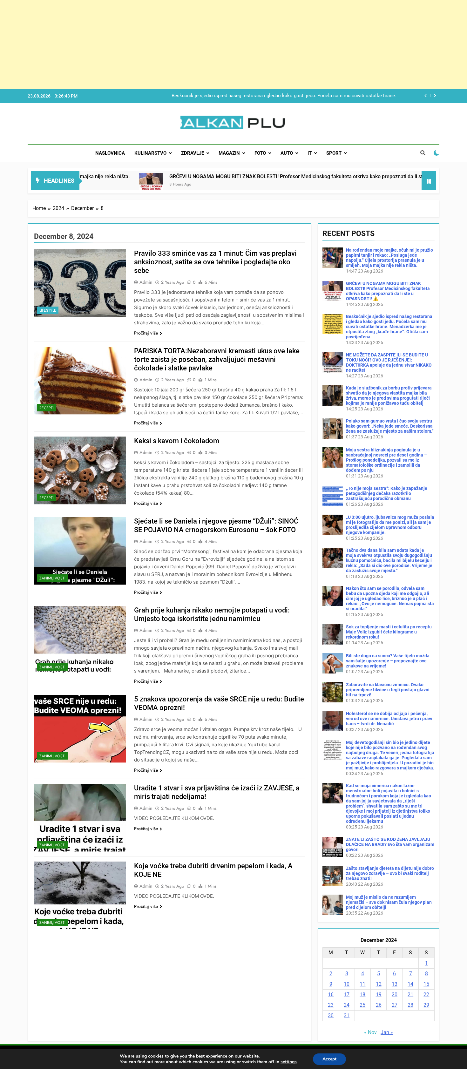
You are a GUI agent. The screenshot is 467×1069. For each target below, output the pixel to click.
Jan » (387, 1032)
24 (346, 1005)
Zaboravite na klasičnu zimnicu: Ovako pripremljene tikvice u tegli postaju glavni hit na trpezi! (388, 689)
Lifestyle (47, 310)
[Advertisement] (190, 44)
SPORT (334, 153)
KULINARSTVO (150, 153)
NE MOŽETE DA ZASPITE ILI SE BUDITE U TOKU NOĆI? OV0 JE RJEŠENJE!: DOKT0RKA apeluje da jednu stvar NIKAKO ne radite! (279, 101)
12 (379, 984)
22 (426, 994)
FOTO (260, 153)
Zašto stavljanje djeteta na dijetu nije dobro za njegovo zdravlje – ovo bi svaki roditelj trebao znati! (390, 873)
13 (394, 984)
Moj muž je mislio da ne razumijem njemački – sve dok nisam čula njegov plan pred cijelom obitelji (389, 902)
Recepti (46, 408)
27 (394, 1005)
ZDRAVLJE (192, 153)
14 (410, 984)
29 (426, 1005)
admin (145, 282)
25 (362, 1005)
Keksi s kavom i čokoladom (176, 441)
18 (362, 994)
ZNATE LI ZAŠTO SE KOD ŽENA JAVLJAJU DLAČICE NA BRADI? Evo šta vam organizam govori (390, 844)
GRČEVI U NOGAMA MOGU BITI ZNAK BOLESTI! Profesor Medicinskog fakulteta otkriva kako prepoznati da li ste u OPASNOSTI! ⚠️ (273, 176)
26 (379, 1005)
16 (331, 994)
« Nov (370, 1032)
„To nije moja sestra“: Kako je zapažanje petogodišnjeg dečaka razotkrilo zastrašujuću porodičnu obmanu (386, 493)
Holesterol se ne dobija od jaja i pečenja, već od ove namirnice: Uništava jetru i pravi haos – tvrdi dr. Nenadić (389, 718)
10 (346, 984)
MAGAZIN (229, 153)
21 (410, 994)
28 (410, 1005)
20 (394, 994)
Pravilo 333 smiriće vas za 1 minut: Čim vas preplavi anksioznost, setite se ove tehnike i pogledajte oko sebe (215, 261)
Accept (329, 1059)
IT (310, 153)
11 (362, 984)
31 (346, 1015)
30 (331, 1015)
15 (426, 984)
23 (331, 1005)
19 (379, 994)
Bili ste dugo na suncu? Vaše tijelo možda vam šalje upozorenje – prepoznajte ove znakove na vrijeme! (388, 660)
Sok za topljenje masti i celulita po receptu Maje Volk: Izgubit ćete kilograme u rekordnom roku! (389, 631)
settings (289, 1062)
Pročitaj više (146, 333)
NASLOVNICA (110, 153)
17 (346, 994)
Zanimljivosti (52, 578)
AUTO (287, 153)
